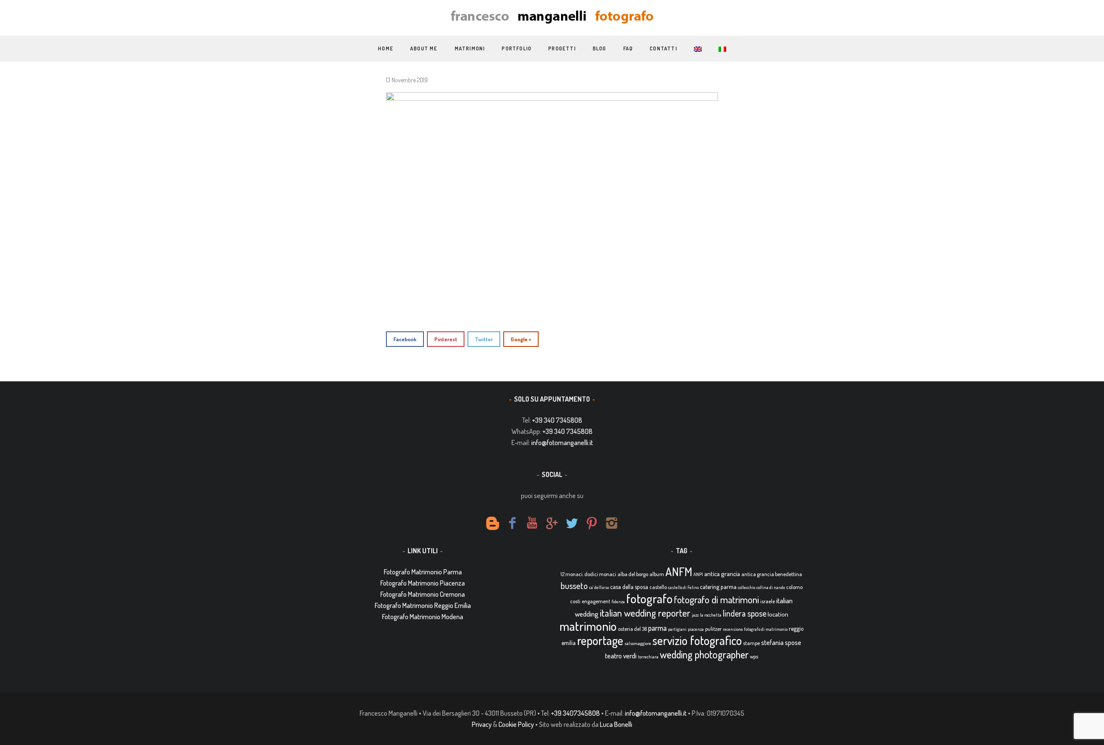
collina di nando (770, 587)
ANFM (678, 571)
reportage (600, 640)
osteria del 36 (632, 628)
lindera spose (744, 613)
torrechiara (648, 657)
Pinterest (445, 339)
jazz (695, 615)
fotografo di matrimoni (716, 599)
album (656, 573)
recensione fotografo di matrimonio (755, 629)
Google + (521, 339)
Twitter (484, 339)
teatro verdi (621, 655)
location (778, 614)
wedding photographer (704, 654)
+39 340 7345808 (557, 420)
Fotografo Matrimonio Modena (422, 616)
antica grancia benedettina (771, 573)
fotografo (649, 598)
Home (385, 48)
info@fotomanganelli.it (562, 442)
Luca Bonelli (616, 724)
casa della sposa (629, 586)
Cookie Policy (516, 724)
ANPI (698, 574)
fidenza (618, 601)
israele (767, 601)
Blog (599, 48)
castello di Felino (683, 587)
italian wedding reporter (645, 612)
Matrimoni (470, 48)
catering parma (718, 586)
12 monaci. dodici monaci (588, 573)
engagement (596, 601)
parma (657, 628)
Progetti (562, 48)
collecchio (746, 587)
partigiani (677, 629)
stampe (751, 642)
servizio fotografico (697, 640)
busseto (574, 585)
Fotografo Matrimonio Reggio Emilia (423, 605)
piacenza (696, 629)
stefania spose (781, 642)
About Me (424, 48)
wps (754, 656)
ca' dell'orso (599, 587)
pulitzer (713, 628)
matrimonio (588, 626)
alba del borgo (633, 573)
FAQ (628, 48)
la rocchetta (710, 615)
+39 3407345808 (575, 713)
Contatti (663, 48)
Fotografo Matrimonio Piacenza (422, 583)
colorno (794, 586)
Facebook (405, 339)
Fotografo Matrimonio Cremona (422, 594)
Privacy (482, 724)
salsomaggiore (637, 643)
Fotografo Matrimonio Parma (423, 571)
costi (575, 601)
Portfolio (516, 48)
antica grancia (722, 574)
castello (658, 586)
